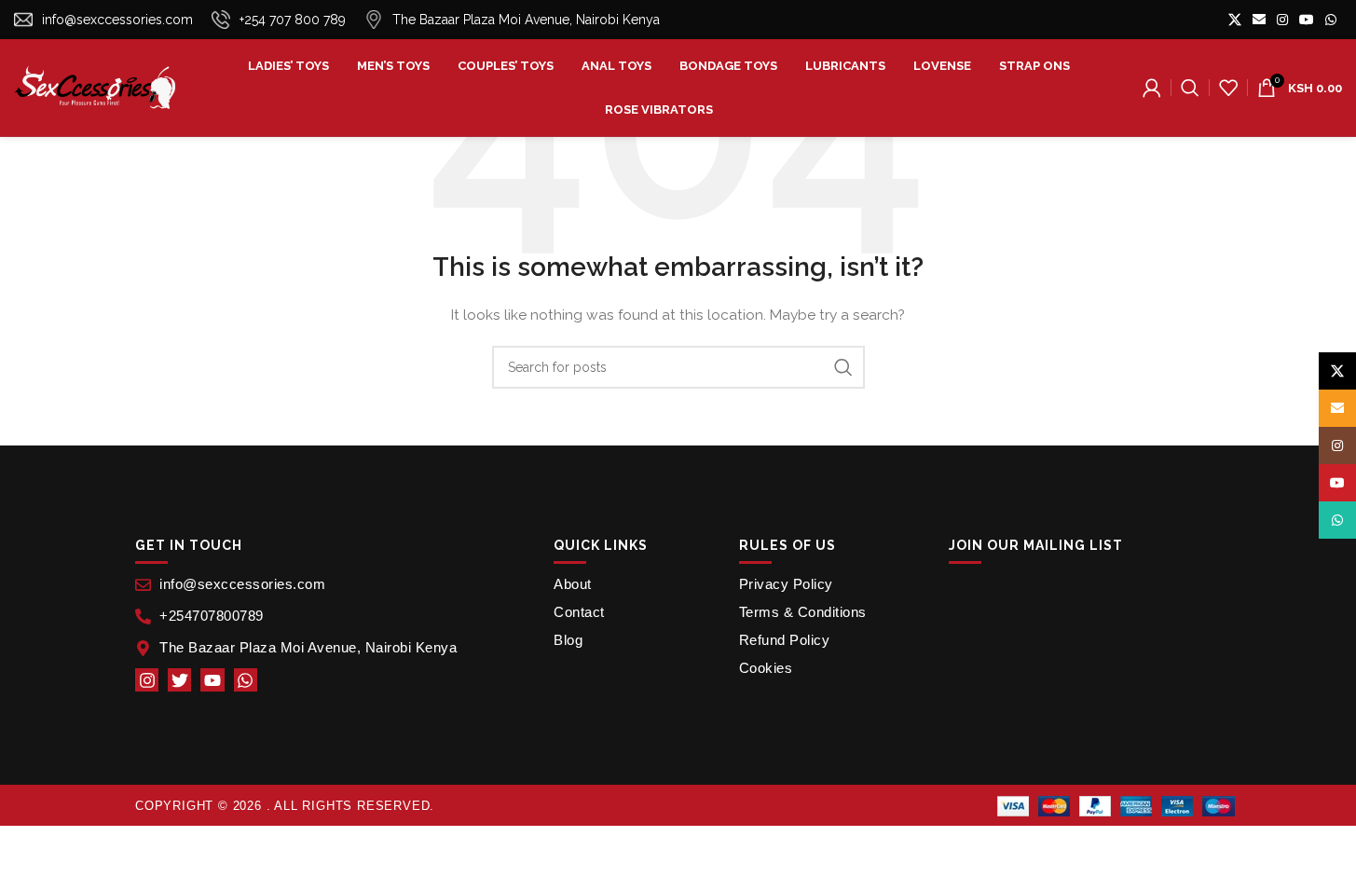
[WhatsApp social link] (1331, 20)
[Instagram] (146, 680)
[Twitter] (179, 680)
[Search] (1190, 87)
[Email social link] (1259, 20)
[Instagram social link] (1282, 20)
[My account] (1152, 87)
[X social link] (1235, 20)
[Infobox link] (103, 19)
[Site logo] (94, 86)
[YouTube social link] (1307, 20)
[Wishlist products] (1228, 87)
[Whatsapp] (245, 680)
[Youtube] (212, 680)
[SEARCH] (843, 367)
